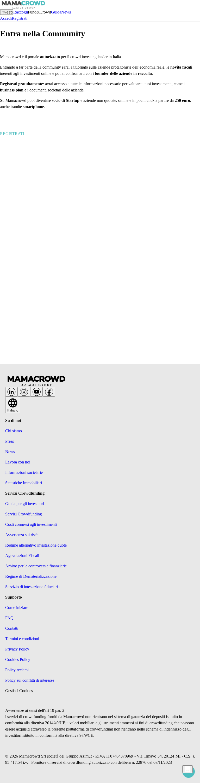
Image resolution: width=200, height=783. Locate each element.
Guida (56, 12)
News (66, 12)
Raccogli (20, 12)
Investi (7, 12)
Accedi (6, 18)
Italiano (12, 410)
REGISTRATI (12, 133)
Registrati (19, 18)
